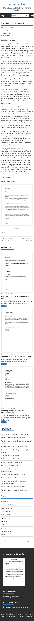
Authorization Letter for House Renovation (14, 447)
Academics (4, 502)
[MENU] (32, 15)
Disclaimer (19, 616)
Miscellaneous (5, 528)
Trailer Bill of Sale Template (10, 455)
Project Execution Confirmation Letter (13, 487)
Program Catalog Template (9, 465)
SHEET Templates (6, 535)
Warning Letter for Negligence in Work (13, 474)
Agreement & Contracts (8, 505)
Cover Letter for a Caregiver (27, 239)
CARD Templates (6, 511)
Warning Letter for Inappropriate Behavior (14, 490)
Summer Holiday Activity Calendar (12, 462)
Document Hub (16, 4)
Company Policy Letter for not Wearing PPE (15, 434)
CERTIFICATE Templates (8, 515)
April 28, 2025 (6, 354)
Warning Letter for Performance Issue (13, 478)
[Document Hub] (2, 15)
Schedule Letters (6, 531)
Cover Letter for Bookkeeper (7, 239)
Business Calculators (7, 508)
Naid (17, 28)
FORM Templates (6, 518)
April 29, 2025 (6, 294)
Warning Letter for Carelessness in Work (14, 438)
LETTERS (4, 232)
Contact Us (28, 616)
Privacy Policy (27, 614)
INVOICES (4, 521)
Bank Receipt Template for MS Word (12, 459)
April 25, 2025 (6, 408)
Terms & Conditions (8, 616)
